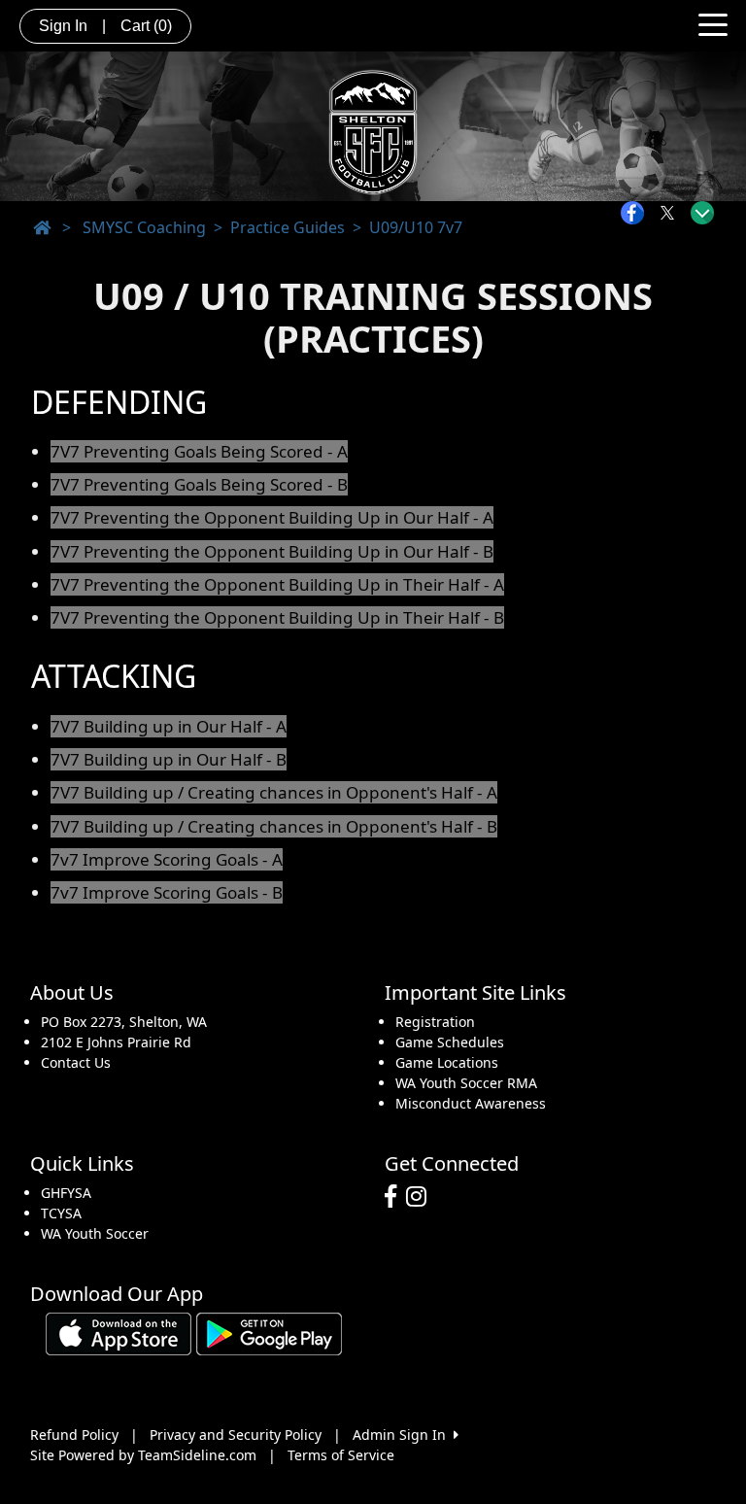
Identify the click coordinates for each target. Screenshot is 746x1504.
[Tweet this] (672, 212)
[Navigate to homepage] (42, 227)
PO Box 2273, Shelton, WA (124, 1021)
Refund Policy (74, 1434)
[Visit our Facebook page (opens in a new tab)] (395, 1197)
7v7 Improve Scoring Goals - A (167, 859)
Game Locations (446, 1062)
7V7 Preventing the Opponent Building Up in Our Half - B (272, 551)
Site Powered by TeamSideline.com (143, 1455)
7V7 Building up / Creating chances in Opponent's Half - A (274, 792)
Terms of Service (341, 1455)
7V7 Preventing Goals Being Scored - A (199, 451)
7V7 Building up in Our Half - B (169, 759)
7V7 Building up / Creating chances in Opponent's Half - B (274, 826)
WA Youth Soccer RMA (466, 1083)
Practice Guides (287, 227)
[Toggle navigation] (713, 23)
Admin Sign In (403, 1434)
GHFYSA (66, 1192)
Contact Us (76, 1062)
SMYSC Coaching (144, 227)
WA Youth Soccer (95, 1233)
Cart (146, 25)
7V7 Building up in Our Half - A (169, 726)
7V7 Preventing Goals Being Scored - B (199, 484)
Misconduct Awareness (470, 1103)
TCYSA (61, 1213)
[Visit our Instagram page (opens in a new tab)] (421, 1197)
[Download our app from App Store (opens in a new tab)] (118, 1332)
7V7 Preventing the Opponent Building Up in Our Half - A (272, 517)
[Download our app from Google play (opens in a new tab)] (269, 1332)
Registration (435, 1021)
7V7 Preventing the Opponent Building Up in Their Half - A (277, 584)
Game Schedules (449, 1042)
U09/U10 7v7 (415, 227)
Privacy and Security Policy (236, 1434)
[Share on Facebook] (637, 212)
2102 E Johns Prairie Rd (116, 1042)
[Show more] (702, 212)
